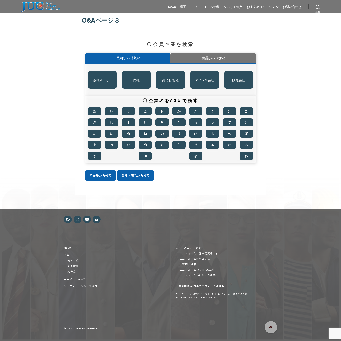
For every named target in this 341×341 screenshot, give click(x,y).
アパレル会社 (204, 79)
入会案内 (73, 271)
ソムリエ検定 (233, 7)
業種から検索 (128, 58)
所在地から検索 (100, 175)
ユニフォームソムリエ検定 (81, 286)
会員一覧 (73, 260)
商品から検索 (213, 58)
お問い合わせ (292, 7)
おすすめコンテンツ (261, 7)
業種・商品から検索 (135, 175)
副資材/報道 (170, 79)
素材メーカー (102, 79)
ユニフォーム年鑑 (206, 7)
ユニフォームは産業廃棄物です (199, 253)
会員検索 (73, 266)
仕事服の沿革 (187, 264)
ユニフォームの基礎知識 (194, 259)
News (172, 7)
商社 (136, 79)
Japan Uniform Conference (82, 328)
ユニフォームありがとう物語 (197, 275)
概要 (183, 7)
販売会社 (238, 79)
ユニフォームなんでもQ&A (196, 270)
